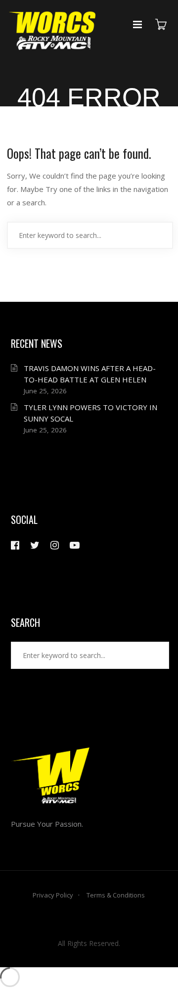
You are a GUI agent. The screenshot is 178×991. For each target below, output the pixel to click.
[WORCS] (52, 33)
